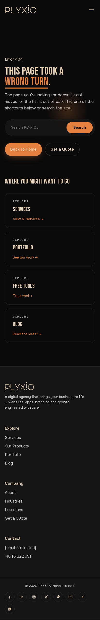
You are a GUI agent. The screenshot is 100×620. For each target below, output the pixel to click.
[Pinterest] (58, 597)
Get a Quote (62, 149)
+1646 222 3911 (19, 556)
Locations (14, 509)
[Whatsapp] (10, 609)
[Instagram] (34, 597)
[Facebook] (10, 597)
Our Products (17, 446)
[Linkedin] (22, 597)
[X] (46, 597)
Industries (14, 501)
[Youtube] (70, 597)
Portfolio (13, 454)
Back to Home (23, 149)
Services (13, 437)
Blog (9, 463)
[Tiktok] (82, 597)
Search (79, 127)
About (10, 492)
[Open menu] (90, 9)
